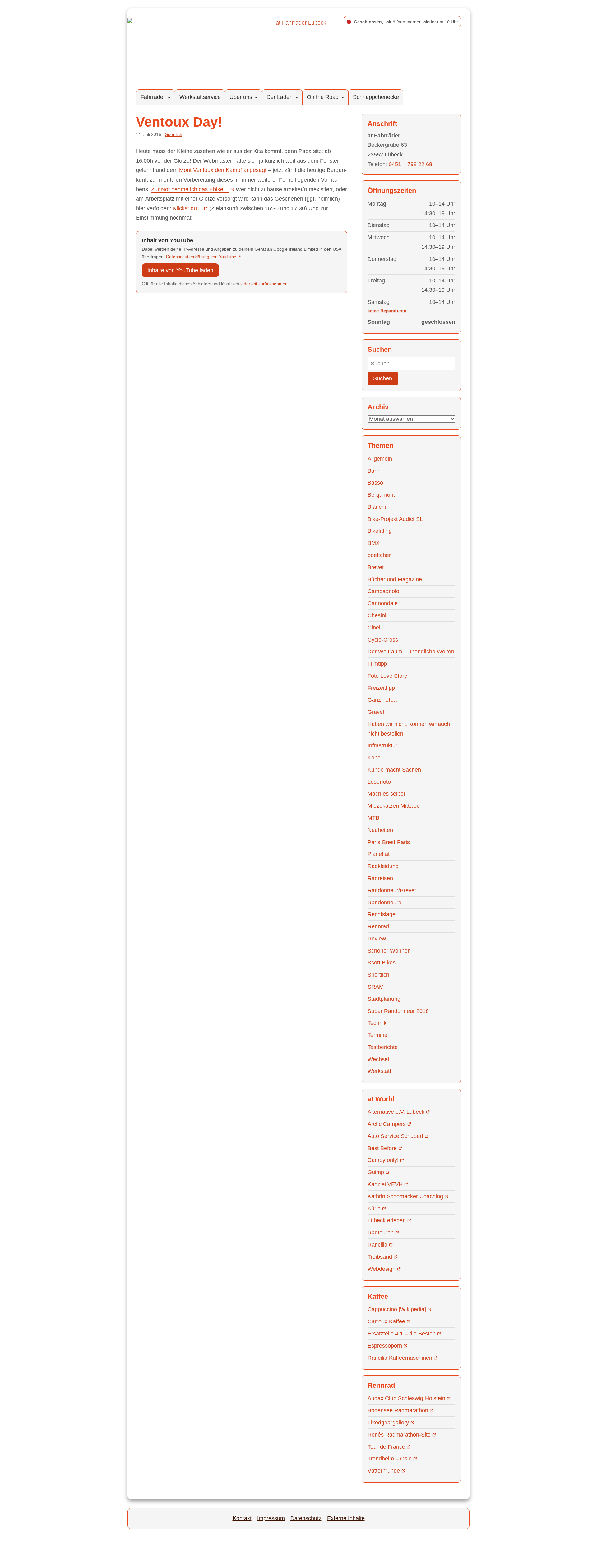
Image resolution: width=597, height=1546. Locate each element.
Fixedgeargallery (388, 1422)
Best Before (382, 1148)
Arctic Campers (387, 1124)
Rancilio (377, 1245)
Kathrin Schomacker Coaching (405, 1196)
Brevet (376, 567)
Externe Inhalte (346, 1518)
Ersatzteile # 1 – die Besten (402, 1333)
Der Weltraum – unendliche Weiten (411, 651)
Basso (375, 483)
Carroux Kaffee (386, 1321)
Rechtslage (382, 914)
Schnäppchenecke (376, 97)
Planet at (379, 854)
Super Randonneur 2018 (398, 1011)
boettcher (379, 555)
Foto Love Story (387, 676)
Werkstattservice (200, 97)
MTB (373, 818)
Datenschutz (306, 1518)
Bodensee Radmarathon (398, 1410)
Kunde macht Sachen (394, 770)
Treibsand (380, 1257)
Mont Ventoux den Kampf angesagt (222, 170)
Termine (377, 1035)
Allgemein (380, 459)
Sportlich (173, 134)
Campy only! (383, 1160)
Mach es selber (386, 794)
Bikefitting (380, 531)
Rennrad (378, 926)
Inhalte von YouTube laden (180, 270)
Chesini (377, 615)
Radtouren (381, 1232)
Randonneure (384, 902)
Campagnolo (383, 591)
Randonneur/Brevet (392, 890)
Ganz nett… (382, 700)
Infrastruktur (382, 745)
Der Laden (279, 97)
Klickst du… (187, 208)
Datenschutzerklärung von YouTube (201, 256)
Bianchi (377, 507)
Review (377, 938)
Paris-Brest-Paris (389, 842)
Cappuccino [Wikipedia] (397, 1309)
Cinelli (375, 627)
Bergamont (381, 495)
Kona (374, 757)
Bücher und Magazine (395, 579)
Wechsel (378, 1059)
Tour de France (386, 1447)
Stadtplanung (384, 999)
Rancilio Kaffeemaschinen (400, 1358)
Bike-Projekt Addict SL (395, 519)
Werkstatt (379, 1071)
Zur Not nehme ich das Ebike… (190, 189)
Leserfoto (379, 782)
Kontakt (242, 1518)
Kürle (374, 1208)
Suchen (382, 378)
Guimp (376, 1172)
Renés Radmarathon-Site (399, 1435)
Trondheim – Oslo (390, 1458)
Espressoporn (385, 1346)
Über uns (240, 97)
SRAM (376, 987)
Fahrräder (153, 97)
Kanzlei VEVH (385, 1184)
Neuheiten (380, 830)
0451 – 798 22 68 (410, 164)
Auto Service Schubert (395, 1136)
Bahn (374, 471)
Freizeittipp (381, 688)
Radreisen (380, 878)
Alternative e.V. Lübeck (396, 1112)
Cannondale (383, 603)
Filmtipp (377, 664)
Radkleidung (383, 866)
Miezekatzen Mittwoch (395, 806)
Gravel (376, 712)
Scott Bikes (382, 962)
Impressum (271, 1518)
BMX (374, 543)
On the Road (323, 97)
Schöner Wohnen (389, 951)
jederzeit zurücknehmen (264, 283)
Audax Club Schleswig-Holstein (406, 1398)
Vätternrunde (384, 1471)
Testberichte (383, 1047)
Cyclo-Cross (383, 640)
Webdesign (382, 1269)
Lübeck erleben (387, 1220)
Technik (377, 1023)
